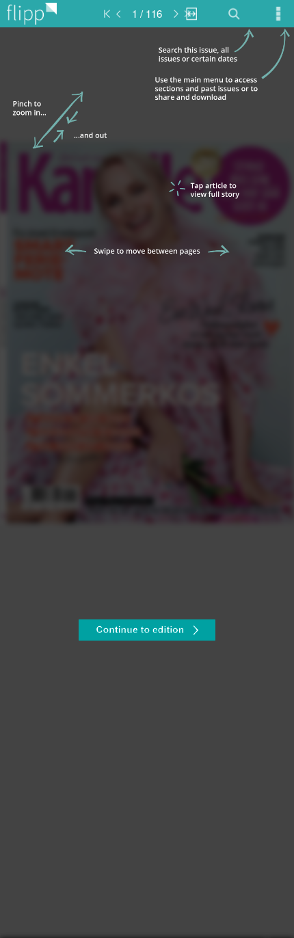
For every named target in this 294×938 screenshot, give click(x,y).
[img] (147, 482)
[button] (147, 631)
